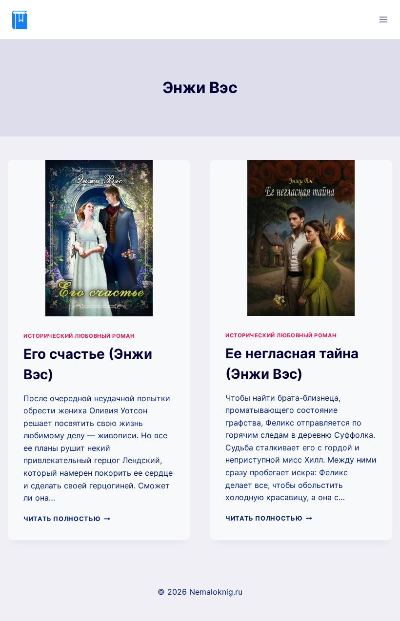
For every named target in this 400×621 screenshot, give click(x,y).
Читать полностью (66, 519)
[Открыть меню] (383, 19)
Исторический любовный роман (78, 335)
